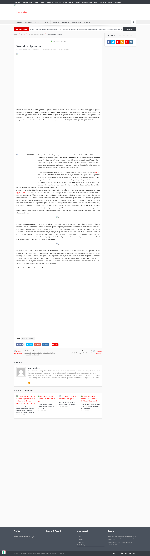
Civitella (78, 2)
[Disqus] (58, 447)
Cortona (18, 2)
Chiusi (96, 2)
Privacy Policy (81, 542)
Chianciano (118, 2)
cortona (24, 338)
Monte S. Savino (68, 2)
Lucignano (50, 2)
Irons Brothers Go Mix (51, 49)
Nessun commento (63, 49)
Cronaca (28, 22)
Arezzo (36, 2)
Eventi (87, 22)
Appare (61, 553)
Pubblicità (80, 539)
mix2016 (31, 338)
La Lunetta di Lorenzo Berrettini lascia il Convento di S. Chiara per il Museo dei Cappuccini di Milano (82, 29)
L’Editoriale (76, 22)
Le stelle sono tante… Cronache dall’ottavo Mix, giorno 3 (47, 406)
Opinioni (65, 22)
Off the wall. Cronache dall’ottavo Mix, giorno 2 (67, 403)
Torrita (110, 2)
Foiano (42, 2)
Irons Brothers (27, 49)
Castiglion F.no (27, 2)
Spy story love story (23, 192)
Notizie (19, 22)
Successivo (86, 351)
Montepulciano (87, 2)
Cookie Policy (81, 545)
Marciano (58, 2)
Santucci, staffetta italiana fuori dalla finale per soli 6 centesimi (40, 354)
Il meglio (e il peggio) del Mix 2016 (79, 353)
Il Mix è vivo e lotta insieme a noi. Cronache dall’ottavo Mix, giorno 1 (90, 406)
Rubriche (55, 22)
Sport (37, 22)
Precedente (31, 351)
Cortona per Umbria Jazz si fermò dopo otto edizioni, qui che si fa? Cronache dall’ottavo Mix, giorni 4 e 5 (25, 409)
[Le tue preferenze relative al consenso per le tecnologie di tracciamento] (4, 552)
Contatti (79, 536)
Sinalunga (103, 2)
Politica (46, 22)
